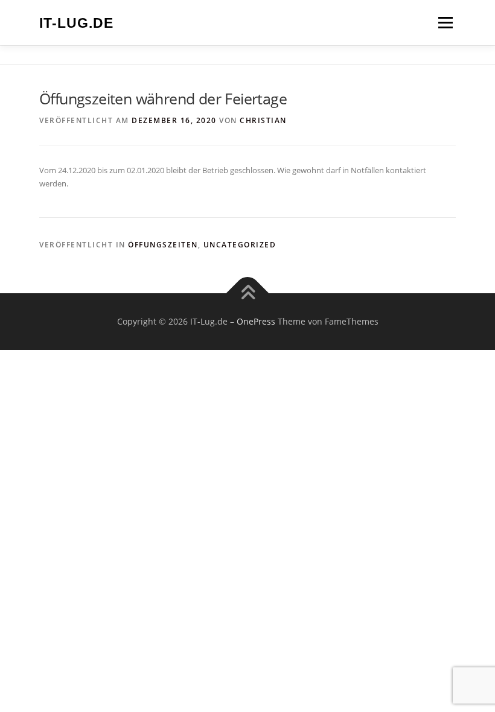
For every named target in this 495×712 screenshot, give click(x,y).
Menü (445, 22)
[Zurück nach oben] (247, 293)
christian (263, 120)
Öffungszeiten (163, 245)
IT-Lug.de (76, 23)
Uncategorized (239, 245)
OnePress (256, 321)
